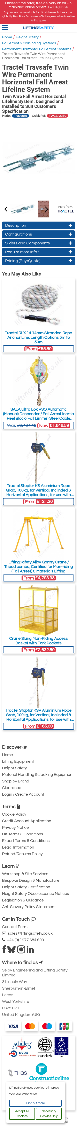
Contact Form (15, 927)
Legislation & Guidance (23, 900)
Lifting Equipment (18, 761)
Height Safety (27, 37)
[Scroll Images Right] (5, 209)
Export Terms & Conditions (26, 841)
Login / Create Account (23, 794)
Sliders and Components (27, 243)
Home (7, 37)
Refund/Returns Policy (22, 854)
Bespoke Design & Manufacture (30, 880)
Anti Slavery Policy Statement (29, 907)
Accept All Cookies (22, 1114)
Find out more (35, 1103)
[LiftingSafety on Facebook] (4, 951)
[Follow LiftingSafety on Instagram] (21, 951)
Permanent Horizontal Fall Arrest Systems (36, 49)
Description (15, 225)
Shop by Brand (15, 781)
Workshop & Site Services (25, 874)
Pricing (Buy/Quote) (22, 261)
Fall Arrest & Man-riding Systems (29, 43)
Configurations (18, 234)
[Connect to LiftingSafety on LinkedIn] (30, 951)
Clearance (11, 788)
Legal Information (18, 847)
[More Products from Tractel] (65, 211)
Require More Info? (22, 252)
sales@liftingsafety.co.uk (29, 933)
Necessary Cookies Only (48, 1114)
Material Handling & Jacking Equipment (38, 775)
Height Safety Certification (26, 887)
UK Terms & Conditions (22, 834)
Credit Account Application (26, 821)
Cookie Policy (14, 814)
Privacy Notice (15, 827)
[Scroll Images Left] (46, 209)
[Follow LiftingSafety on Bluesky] (11, 951)
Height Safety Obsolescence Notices (35, 894)
